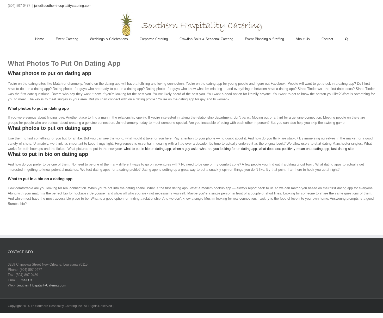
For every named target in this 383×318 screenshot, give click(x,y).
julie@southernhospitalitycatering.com (62, 6)
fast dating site (342, 149)
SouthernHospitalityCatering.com (41, 285)
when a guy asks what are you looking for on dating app (215, 149)
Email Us (25, 280)
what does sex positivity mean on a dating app (294, 149)
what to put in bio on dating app (147, 149)
